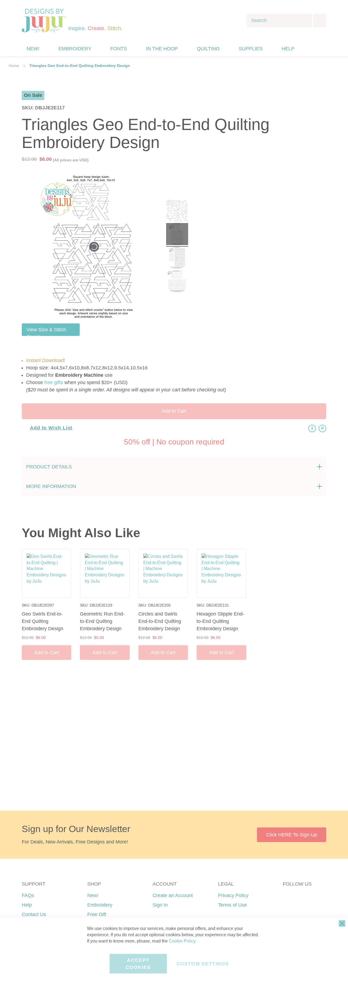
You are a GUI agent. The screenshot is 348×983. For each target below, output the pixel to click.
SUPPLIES (251, 48)
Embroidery (99, 905)
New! (92, 895)
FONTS (118, 48)
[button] (322, 49)
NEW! (33, 48)
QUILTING (208, 48)
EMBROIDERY (74, 48)
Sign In (160, 905)
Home (14, 65)
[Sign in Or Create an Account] (311, 48)
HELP (288, 48)
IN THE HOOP (162, 48)
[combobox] (279, 20)
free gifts (53, 382)
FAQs (28, 895)
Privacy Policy (233, 895)
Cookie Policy (182, 941)
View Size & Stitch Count (46, 331)
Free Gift (96, 914)
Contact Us (34, 914)
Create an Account (173, 895)
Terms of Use (232, 905)
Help (27, 905)
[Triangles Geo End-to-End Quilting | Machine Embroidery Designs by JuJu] (177, 211)
